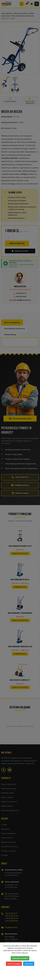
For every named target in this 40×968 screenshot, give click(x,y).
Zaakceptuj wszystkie (20, 958)
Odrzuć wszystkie (14, 964)
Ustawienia (28, 964)
